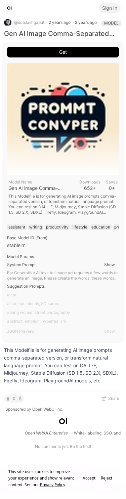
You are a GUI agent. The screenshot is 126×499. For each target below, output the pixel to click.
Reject (106, 478)
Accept (89, 478)
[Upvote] (8, 398)
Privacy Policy (52, 485)
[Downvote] (20, 398)
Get (63, 52)
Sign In (109, 8)
